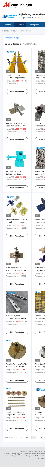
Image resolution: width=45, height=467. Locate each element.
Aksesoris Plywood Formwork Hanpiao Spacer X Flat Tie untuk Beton (16, 318)
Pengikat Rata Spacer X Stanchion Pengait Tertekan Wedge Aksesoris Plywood (16, 77)
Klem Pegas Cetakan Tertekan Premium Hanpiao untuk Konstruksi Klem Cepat (17, 270)
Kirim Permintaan (17, 91)
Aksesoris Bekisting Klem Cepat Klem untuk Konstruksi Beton (17, 125)
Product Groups (13, 38)
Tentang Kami (34, 25)
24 (16, 437)
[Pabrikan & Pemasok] (17, 5)
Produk (21, 25)
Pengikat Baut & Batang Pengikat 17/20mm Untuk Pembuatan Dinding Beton (16, 414)
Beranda (8, 25)
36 (22, 437)
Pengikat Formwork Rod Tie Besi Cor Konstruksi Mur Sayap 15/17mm (16, 366)
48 (27, 437)
